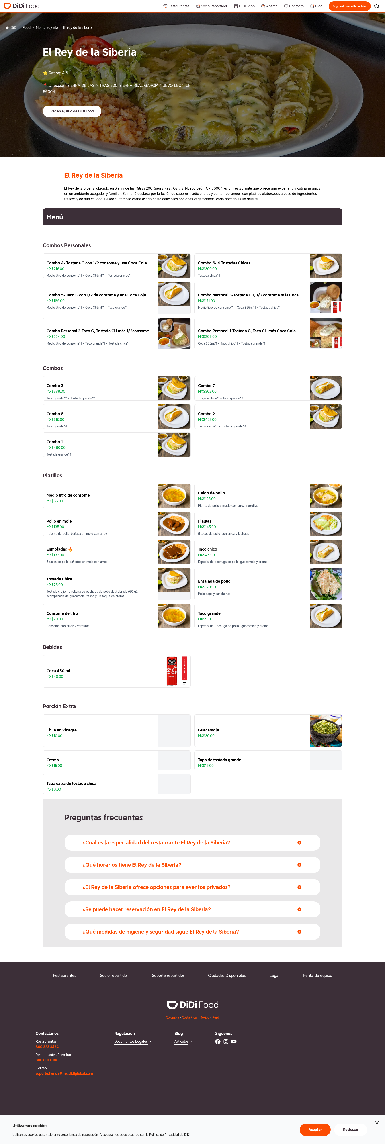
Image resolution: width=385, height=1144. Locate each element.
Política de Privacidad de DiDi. (170, 1134)
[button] (350, 6)
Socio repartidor (114, 975)
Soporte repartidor (168, 975)
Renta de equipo (317, 975)
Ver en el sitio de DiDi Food (72, 111)
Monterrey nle (47, 27)
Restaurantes (64, 975)
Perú (215, 1017)
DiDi (14, 27)
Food (27, 27)
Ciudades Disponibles (227, 975)
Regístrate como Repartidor (350, 6)
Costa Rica (189, 1017)
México (204, 1017)
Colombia (172, 1017)
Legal (274, 975)
